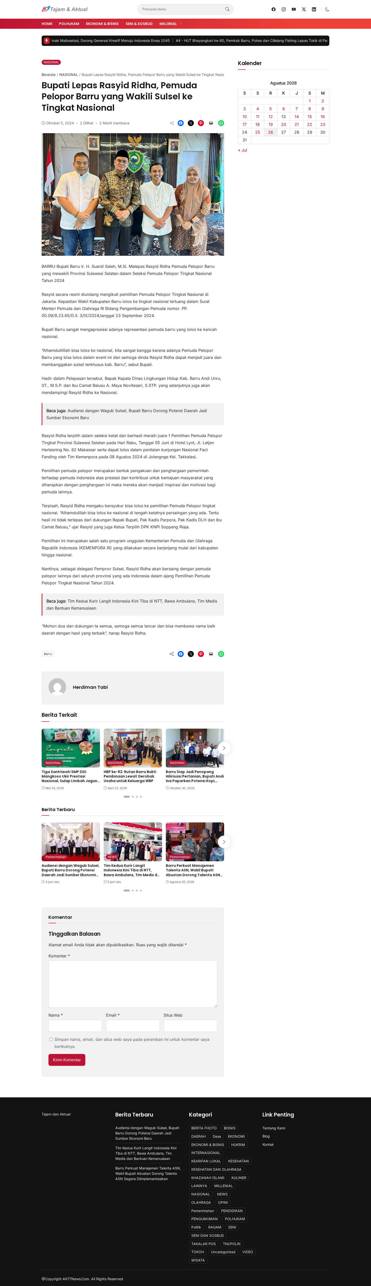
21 (297, 124)
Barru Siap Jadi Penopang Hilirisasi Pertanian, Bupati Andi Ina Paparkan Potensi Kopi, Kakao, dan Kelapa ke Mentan (195, 778)
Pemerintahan (56, 857)
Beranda (49, 74)
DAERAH (198, 1136)
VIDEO (247, 1252)
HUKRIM (238, 1144)
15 (310, 116)
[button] (327, 9)
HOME (47, 23)
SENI (232, 1227)
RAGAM (214, 1227)
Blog (266, 1136)
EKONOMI (236, 1136)
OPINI (223, 1202)
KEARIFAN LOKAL (206, 1161)
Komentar (59, 955)
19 (271, 124)
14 (297, 116)
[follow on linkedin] (314, 9)
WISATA (198, 1260)
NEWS (112, 857)
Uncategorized (223, 1252)
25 (257, 132)
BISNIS (229, 1128)
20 (283, 124)
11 (257, 116)
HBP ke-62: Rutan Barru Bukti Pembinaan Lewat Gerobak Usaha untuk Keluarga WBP (130, 776)
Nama (55, 1015)
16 (323, 116)
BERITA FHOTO (204, 1128)
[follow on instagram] (284, 9)
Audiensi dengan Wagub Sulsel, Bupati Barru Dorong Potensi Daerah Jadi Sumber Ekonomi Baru (70, 872)
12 (271, 116)
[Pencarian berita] (227, 9)
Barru (48, 654)
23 (322, 124)
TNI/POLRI (232, 1244)
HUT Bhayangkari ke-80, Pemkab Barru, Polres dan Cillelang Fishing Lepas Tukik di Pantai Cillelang (226, 40)
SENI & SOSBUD (139, 23)
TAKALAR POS (203, 1244)
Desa (217, 1136)
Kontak (268, 1144)
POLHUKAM (69, 23)
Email (113, 1015)
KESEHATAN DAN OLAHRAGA (216, 1169)
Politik (196, 1227)
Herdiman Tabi (90, 687)
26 (270, 132)
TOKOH (197, 1252)
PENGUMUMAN (204, 1219)
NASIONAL (51, 62)
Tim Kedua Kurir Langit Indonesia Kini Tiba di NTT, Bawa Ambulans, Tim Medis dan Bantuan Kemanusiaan (133, 872)
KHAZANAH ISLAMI (207, 1178)
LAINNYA (199, 1186)
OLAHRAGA (201, 1202)
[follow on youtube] (294, 9)
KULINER (238, 1178)
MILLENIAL (168, 23)
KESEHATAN (238, 1161)
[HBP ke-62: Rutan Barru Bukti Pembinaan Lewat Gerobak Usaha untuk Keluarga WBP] (133, 763)
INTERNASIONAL (205, 1153)
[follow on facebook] (274, 9)
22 (309, 124)
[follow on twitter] (304, 9)
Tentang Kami (273, 1128)
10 (245, 116)
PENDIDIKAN (232, 1211)
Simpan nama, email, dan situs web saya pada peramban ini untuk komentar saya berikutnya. (132, 1043)
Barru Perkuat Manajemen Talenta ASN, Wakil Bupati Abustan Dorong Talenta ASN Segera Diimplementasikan (193, 872)
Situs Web (173, 1015)
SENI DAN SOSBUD (207, 1235)
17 (245, 124)
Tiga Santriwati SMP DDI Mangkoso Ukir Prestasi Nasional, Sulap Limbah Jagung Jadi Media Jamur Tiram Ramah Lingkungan (71, 781)
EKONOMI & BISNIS (102, 23)
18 (257, 124)
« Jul (242, 150)
